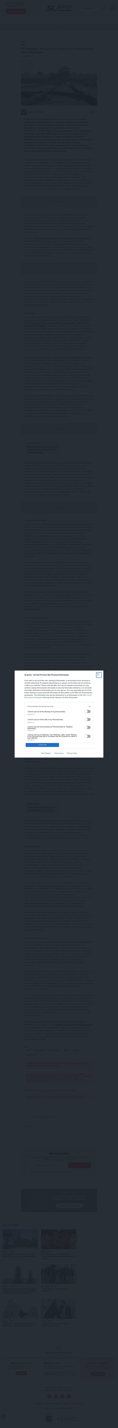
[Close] (99, 675)
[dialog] (59, 714)
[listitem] (59, 706)
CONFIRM (42, 745)
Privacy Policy (72, 753)
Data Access (59, 753)
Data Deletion (46, 753)
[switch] (88, 711)
